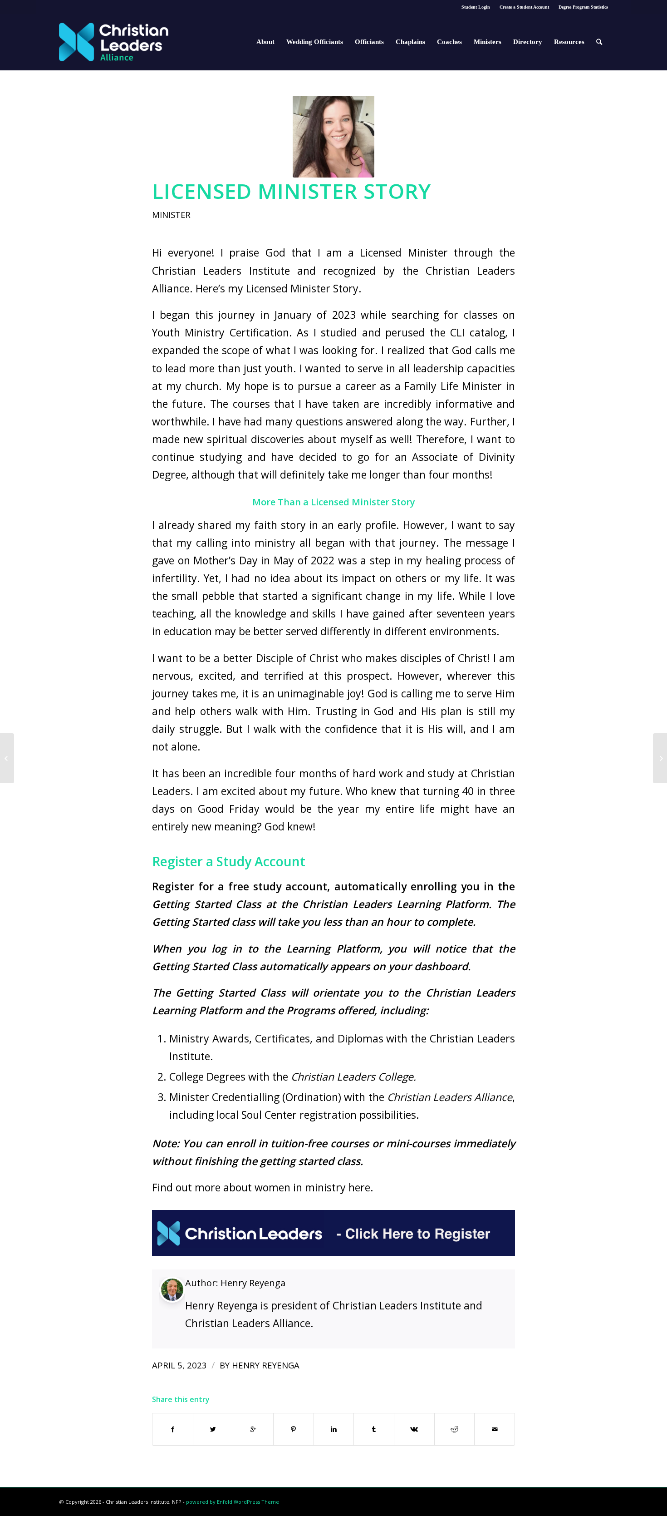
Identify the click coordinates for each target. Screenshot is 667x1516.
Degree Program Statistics (583, 7)
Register (173, 886)
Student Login (475, 7)
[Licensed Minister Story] (333, 137)
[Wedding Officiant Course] (660, 758)
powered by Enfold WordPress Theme (232, 1501)
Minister (171, 214)
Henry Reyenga (253, 1283)
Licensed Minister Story (291, 191)
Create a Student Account (524, 7)
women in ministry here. (312, 1187)
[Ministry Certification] (7, 758)
